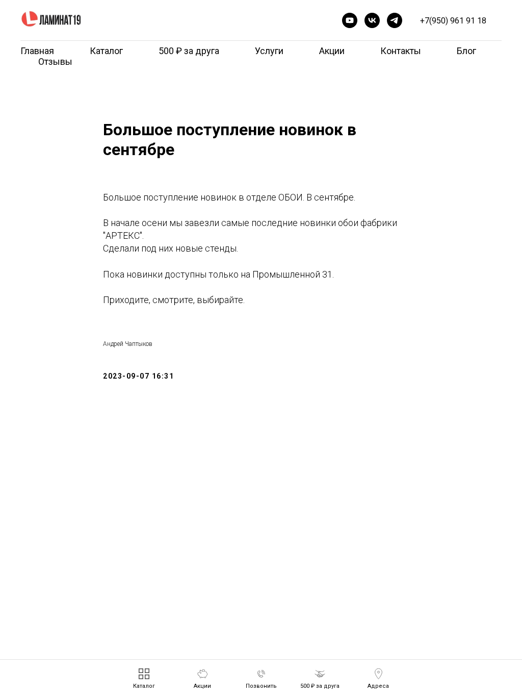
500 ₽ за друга (189, 50)
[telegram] (394, 20)
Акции (332, 50)
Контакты (400, 50)
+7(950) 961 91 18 (453, 21)
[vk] (372, 20)
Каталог (106, 50)
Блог (466, 50)
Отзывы (55, 61)
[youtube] (349, 20)
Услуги (269, 50)
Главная (37, 50)
